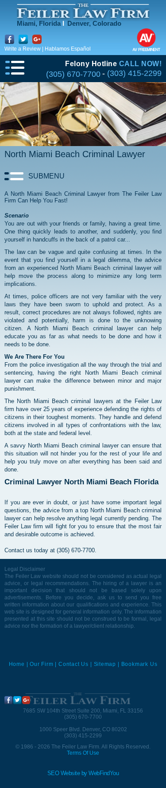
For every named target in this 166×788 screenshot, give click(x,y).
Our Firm (41, 664)
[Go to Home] (77, 698)
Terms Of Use (83, 753)
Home (17, 664)
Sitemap (105, 664)
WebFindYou (104, 773)
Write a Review (22, 49)
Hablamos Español (68, 49)
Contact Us (73, 664)
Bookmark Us (139, 664)
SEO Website (63, 773)
